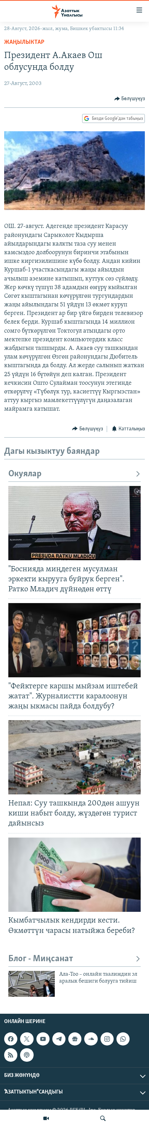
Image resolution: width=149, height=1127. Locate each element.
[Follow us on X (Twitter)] (26, 1038)
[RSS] (10, 1054)
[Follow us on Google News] (74, 1038)
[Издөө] (103, 1118)
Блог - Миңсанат (40, 959)
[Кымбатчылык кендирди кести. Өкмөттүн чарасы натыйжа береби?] (74, 875)
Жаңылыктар (24, 42)
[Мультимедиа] (46, 1118)
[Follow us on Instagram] (107, 1038)
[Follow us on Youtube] (43, 1038)
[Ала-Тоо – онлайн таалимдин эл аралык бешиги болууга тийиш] (31, 984)
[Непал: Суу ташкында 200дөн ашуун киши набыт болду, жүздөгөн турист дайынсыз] (74, 757)
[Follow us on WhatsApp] (123, 1038)
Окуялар (25, 474)
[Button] (129, 98)
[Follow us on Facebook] (10, 1038)
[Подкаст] (26, 1054)
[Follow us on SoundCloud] (90, 1038)
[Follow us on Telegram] (58, 1038)
